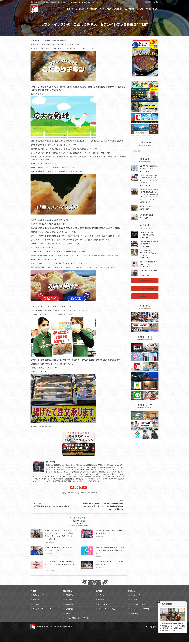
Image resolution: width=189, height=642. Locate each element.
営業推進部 (69, 609)
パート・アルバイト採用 (106, 609)
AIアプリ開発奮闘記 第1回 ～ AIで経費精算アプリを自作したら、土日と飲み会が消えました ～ (148, 178)
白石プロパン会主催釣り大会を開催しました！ (148, 167)
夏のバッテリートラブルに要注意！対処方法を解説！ (110, 531)
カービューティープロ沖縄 (140, 609)
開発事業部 (69, 604)
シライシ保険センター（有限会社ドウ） (79, 618)
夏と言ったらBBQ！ (146, 206)
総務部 (68, 613)
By (81, 493)
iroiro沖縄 (134, 613)
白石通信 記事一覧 (145, 280)
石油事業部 (69, 595)
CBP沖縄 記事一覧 (145, 296)
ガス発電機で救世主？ (147, 215)
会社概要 (36, 600)
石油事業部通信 (71, 493)
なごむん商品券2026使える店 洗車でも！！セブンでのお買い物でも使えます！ (59, 564)
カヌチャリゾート (137, 595)
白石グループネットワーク (42, 609)
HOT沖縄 (134, 600)
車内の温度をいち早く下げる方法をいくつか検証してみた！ (59, 549)
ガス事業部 (69, 600)
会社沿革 (36, 604)
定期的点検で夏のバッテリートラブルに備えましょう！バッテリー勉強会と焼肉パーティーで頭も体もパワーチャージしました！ (59, 534)
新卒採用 (101, 600)
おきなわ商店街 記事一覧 (144, 288)
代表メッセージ (38, 595)
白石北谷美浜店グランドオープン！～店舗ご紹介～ (110, 563)
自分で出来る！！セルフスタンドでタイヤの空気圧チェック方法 (149, 252)
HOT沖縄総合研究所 (138, 604)
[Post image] (37, 533)
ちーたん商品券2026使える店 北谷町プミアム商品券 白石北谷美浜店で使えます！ (111, 550)
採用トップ (102, 595)
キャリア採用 (102, 604)
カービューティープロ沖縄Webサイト (89, 481)
